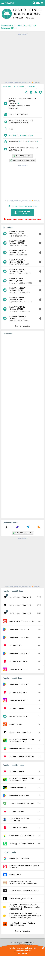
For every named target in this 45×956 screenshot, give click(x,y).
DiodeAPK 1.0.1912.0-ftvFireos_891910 (17, 308)
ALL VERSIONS (19, 86)
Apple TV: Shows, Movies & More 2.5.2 (24, 891)
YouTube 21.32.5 (15, 645)
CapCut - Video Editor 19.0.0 (20, 613)
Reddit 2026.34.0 (15, 724)
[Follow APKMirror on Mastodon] (17, 528)
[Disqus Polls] (22, 366)
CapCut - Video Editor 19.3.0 (20, 732)
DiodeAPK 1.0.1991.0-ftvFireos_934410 (17, 280)
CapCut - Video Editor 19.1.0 (20, 605)
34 (19, 142)
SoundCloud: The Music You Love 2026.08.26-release (22, 924)
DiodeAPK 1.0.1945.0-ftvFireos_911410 (17, 299)
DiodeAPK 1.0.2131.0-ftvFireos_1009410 (17, 251)
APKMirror (9, 3)
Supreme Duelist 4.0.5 (17, 787)
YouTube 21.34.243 (16, 708)
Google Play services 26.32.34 (20, 748)
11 (29, 142)
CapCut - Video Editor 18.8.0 (20, 597)
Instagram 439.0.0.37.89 (18, 669)
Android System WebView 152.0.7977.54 (19, 819)
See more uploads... (22, 326)
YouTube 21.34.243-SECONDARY (21, 756)
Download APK (24, 212)
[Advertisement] (22, 58)
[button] (26, 92)
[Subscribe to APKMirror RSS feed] (38, 528)
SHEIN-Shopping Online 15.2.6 (20, 899)
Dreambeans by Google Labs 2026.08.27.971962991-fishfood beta (23, 882)
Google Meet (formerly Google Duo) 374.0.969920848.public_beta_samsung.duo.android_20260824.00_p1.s (25, 916)
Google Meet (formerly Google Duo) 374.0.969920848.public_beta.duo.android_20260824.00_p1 (25, 907)
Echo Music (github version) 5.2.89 (22, 621)
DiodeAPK (22, 26)
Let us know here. (27, 943)
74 (18, 103)
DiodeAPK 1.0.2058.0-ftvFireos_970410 (17, 270)
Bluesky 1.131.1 (15, 874)
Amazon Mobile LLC (25, 18)
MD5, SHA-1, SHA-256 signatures (21, 135)
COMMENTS (31, 86)
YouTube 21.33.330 (16, 811)
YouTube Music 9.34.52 (18, 828)
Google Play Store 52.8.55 (19, 653)
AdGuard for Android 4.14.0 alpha (21, 803)
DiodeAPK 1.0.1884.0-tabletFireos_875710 (17, 317)
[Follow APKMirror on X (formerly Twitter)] (6, 528)
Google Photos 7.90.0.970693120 (21, 836)
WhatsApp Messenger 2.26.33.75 (21, 844)
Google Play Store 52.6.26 (19, 637)
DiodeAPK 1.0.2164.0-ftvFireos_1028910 (17, 242)
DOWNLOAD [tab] (7, 86)
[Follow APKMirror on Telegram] (27, 528)
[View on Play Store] (31, 92)
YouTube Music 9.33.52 (18, 661)
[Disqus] (22, 427)
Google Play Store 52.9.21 (19, 795)
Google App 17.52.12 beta (19, 858)
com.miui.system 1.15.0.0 (18, 716)
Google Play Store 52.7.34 (19, 629)
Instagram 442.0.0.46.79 (18, 700)
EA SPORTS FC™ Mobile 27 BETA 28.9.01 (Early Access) (21, 740)
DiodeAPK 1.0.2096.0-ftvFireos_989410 (17, 261)
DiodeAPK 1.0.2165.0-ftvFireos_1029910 (17, 233)
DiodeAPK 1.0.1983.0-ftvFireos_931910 (17, 289)
